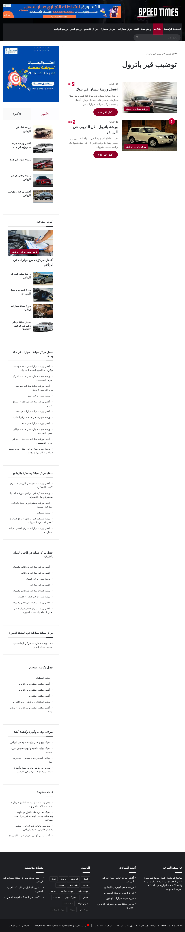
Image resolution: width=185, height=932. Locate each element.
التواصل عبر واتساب (19, 925)
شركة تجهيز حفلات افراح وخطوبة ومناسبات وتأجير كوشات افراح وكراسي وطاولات (33, 816)
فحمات (56, 897)
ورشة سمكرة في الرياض (37, 493)
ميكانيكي (84, 909)
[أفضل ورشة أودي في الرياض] (43, 196)
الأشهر (45, 114)
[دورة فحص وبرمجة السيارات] (43, 295)
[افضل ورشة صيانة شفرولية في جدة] (43, 148)
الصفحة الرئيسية (172, 28)
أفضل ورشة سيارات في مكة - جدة (32, 366)
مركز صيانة (83, 903)
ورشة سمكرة (43, 512)
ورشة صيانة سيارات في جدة (36, 376)
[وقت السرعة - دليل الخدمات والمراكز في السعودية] (159, 11)
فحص (85, 897)
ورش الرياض (61, 28)
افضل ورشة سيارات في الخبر (35, 572)
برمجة (63, 878)
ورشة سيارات (58, 909)
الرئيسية (170, 53)
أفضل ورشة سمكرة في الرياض (34, 483)
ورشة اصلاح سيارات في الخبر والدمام (31, 590)
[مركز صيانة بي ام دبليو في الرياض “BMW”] (43, 327)
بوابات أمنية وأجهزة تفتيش (36, 758)
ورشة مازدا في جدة (20, 159)
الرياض (74, 878)
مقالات (157, 28)
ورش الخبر (76, 28)
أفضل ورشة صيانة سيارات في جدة (33, 385)
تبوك (53, 878)
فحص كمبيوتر (71, 897)
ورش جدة (146, 28)
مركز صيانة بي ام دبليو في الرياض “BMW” (21, 325)
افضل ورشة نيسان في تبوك (97, 89)
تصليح (85, 885)
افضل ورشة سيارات (39, 528)
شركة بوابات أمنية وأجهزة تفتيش (33, 748)
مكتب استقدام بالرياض (38, 701)
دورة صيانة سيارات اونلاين (120, 898)
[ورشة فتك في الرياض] (43, 132)
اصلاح (85, 878)
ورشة (72, 909)
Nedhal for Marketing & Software (53, 925)
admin (112, 84)
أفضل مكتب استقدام (39, 695)
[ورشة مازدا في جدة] (43, 164)
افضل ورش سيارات (128, 28)
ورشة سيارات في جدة (39, 395)
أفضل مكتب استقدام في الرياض (34, 683)
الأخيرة (17, 114)
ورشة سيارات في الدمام (38, 578)
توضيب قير (83, 891)
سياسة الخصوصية (102, 925)
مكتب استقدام (43, 677)
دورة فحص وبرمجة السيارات (119, 892)
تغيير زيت (73, 885)
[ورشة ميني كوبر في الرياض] (43, 278)
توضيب (60, 885)
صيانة (53, 891)
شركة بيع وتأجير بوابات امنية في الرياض (30, 742)
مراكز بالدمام (91, 28)
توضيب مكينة (67, 891)
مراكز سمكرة (108, 28)
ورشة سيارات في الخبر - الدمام (34, 596)
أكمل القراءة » (105, 112)
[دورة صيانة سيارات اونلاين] (43, 311)
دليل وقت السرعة (125, 925)
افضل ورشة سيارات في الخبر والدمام (31, 602)
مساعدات (68, 903)
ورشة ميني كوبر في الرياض (119, 887)
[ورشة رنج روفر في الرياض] (43, 180)
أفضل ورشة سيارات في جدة (36, 401)
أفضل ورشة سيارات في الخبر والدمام (31, 566)
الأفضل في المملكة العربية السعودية (22, 897)
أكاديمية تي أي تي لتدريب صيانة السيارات (29, 835)
